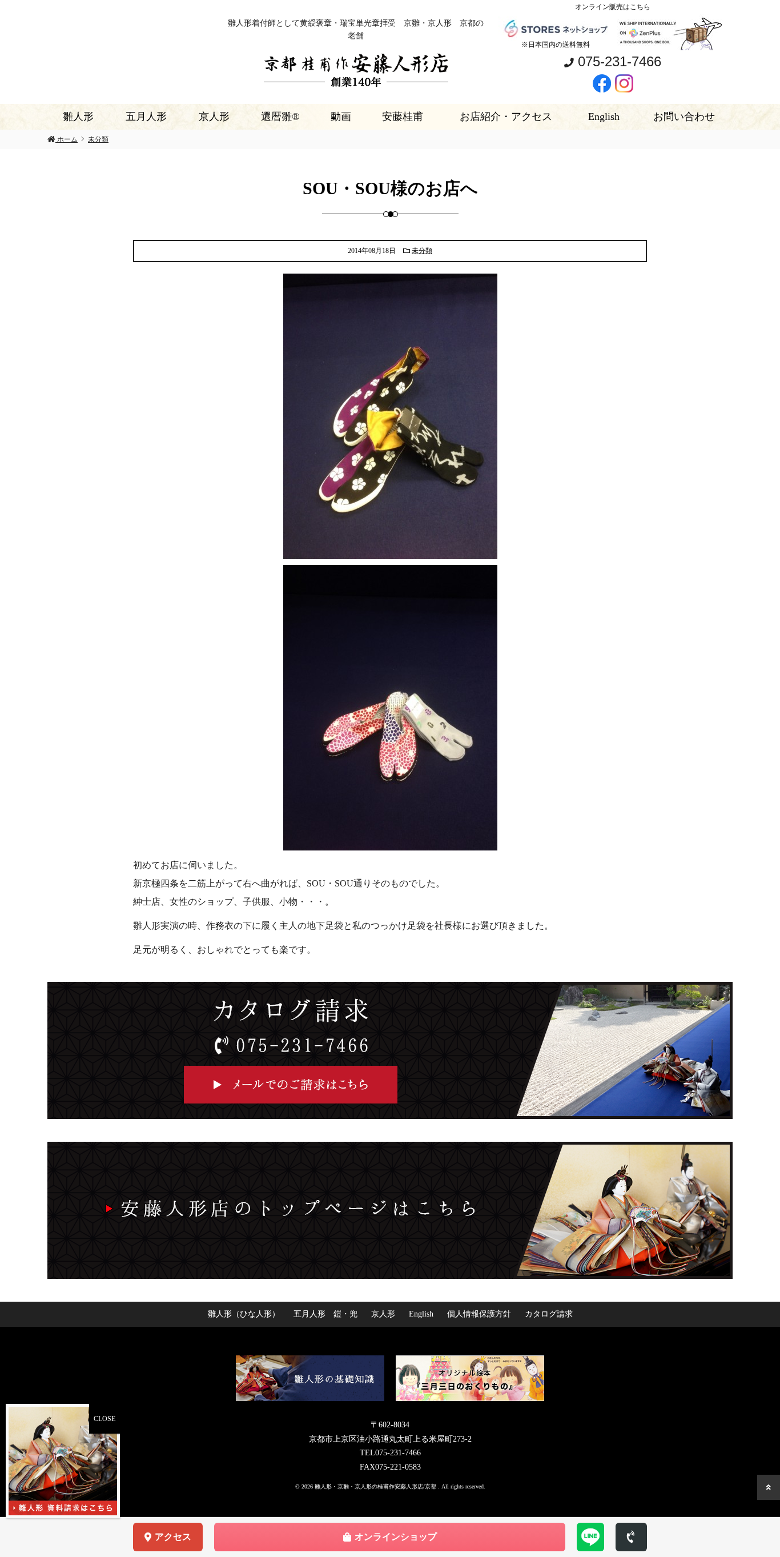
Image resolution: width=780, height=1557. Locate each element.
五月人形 (146, 116)
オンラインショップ (396, 1537)
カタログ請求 (549, 1314)
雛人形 (78, 116)
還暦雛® (280, 116)
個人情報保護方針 (479, 1314)
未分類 (422, 251)
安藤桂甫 (402, 116)
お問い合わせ (684, 116)
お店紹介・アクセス (506, 116)
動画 (341, 116)
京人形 (214, 116)
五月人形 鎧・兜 (325, 1314)
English (604, 116)
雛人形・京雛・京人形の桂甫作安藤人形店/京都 (376, 1486)
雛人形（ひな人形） (244, 1314)
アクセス (173, 1537)
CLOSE (104, 1419)
